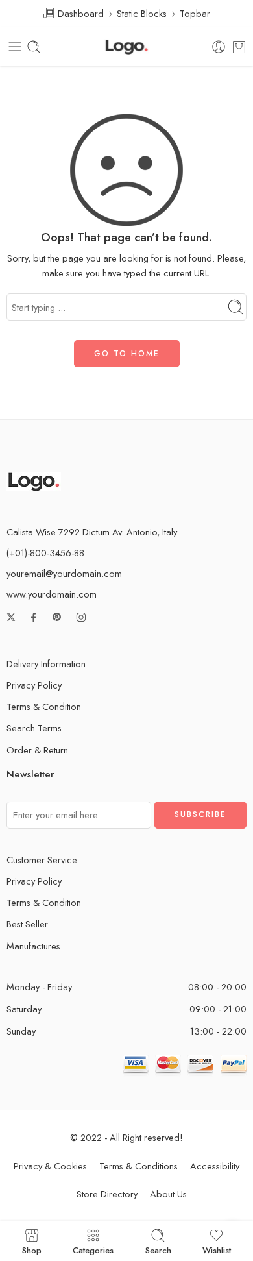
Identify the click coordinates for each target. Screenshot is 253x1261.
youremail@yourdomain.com (64, 573)
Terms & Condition (43, 706)
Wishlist (216, 1249)
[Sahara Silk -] (126, 47)
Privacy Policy (34, 685)
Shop (32, 1249)
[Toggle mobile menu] (14, 47)
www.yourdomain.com (51, 594)
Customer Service (41, 859)
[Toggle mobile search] (34, 47)
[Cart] (239, 47)
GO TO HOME (127, 354)
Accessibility (214, 1166)
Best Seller (27, 924)
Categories (93, 1249)
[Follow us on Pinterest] (57, 617)
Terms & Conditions (138, 1166)
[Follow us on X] (11, 617)
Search (158, 1249)
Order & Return (37, 750)
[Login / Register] (218, 47)
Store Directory (107, 1194)
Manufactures (33, 946)
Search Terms (34, 728)
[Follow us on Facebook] (34, 617)
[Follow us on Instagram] (81, 617)
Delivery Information (46, 663)
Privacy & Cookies (50, 1166)
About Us (168, 1194)
